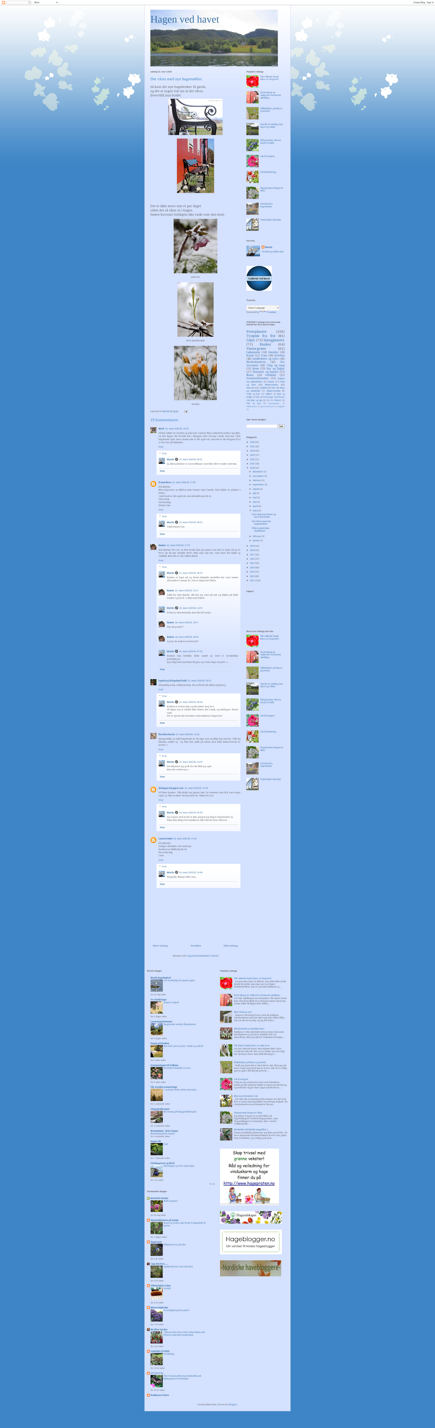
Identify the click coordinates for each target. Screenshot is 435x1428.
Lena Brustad (165, 838)
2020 (252, 468)
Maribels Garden (159, 1198)
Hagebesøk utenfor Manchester (180, 1024)
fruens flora (165, 482)
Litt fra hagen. (267, 156)
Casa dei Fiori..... (159, 1264)
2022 (252, 459)
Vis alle (212, 1184)
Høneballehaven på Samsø (164, 1220)
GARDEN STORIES (160, 1351)
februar (257, 536)
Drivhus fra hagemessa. (266, 205)
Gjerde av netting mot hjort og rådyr (271, 125)
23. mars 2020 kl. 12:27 (186, 590)
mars (255, 510)
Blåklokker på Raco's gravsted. (250, 1062)
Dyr (274, 388)
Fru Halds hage (159, 999)
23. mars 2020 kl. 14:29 (190, 762)
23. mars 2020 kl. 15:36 (196, 788)
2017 (252, 554)
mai (255, 502)
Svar (161, 447)
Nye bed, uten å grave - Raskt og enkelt (183, 1046)
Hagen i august (171, 1002)
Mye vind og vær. (243, 1012)
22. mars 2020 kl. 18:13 (199, 680)
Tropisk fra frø (260, 336)
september (259, 484)
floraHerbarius (167, 734)
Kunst (250, 355)
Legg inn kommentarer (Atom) (202, 955)
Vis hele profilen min (273, 251)
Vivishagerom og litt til (162, 1163)
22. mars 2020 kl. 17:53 (178, 545)
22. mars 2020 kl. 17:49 (183, 482)
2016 (252, 559)
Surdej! (167, 1288)
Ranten (162, 545)
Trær (264, 355)
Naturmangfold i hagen (163, 1133)
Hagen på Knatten (160, 1043)
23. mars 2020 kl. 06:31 (190, 459)
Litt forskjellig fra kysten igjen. (179, 980)
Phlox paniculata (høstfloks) (260, 529)
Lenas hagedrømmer (161, 1021)
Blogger (232, 1404)
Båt (257, 397)
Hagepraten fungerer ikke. (248, 1112)
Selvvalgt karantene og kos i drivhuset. (264, 515)
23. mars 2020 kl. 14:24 (187, 734)
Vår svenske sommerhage (164, 1087)
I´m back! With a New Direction (180, 1090)
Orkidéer (270, 375)
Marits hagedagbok (161, 977)
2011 (252, 580)
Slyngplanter (274, 340)
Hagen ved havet (184, 19)
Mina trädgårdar (159, 1307)
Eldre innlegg (231, 945)
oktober (257, 480)
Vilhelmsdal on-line (161, 1285)
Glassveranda (273, 391)
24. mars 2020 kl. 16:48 (190, 872)
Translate (271, 312)
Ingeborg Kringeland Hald (173, 680)
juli (255, 493)
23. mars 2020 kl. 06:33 (190, 522)
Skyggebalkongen (160, 1109)
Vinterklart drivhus (270, 220)
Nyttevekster (271, 384)
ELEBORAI (169, 1354)
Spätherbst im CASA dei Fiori (178, 1266)
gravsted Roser (267, 406)
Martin (170, 459)
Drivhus (279, 355)
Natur (250, 375)
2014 (252, 567)
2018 (252, 550)
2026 (252, 442)
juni (255, 497)
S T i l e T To (157, 1373)
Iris (268, 400)
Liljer (250, 340)
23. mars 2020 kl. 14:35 (190, 608)
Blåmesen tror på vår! (175, 1245)
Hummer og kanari (266, 371)
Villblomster (251, 406)
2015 (252, 563)
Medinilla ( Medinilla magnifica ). (251, 1129)
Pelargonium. (274, 403)
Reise (256, 368)
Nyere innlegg (160, 945)
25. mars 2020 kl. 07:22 (190, 651)
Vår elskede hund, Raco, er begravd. (269, 78)
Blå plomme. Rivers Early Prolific (270, 141)
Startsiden (196, 945)
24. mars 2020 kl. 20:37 (186, 622)
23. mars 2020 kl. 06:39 (190, 573)
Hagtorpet (156, 1242)
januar (256, 540)
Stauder (273, 352)
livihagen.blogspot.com (171, 788)
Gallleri (268, 394)
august (256, 489)
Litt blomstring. (268, 172)
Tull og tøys (253, 403)
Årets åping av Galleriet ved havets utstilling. (270, 95)
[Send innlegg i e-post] (185, 411)
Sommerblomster (257, 378)
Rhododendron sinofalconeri (249, 1028)
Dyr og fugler (275, 368)
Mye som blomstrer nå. (246, 1096)
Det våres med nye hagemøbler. (261, 522)
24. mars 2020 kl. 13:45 (185, 838)
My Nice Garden (159, 1329)
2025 (252, 446)
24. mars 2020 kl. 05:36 (190, 812)
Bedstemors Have (160, 1395)
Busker (265, 344)
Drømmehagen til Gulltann (164, 1065)
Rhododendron (256, 362)
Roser (271, 381)
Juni (166, 1144)
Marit (161, 428)
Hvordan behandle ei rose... (178, 1068)
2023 (252, 455)
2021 (252, 463)
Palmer (277, 400)
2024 (252, 450)
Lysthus (263, 388)
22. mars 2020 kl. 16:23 (177, 428)
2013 (252, 571)
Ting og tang (276, 365)
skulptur (281, 406)
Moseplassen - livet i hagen (164, 1131)
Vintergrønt (256, 349)
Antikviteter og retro (265, 358)
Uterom (250, 388)
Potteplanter (256, 332)
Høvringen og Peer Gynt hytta (179, 1166)
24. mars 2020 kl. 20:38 (186, 637)
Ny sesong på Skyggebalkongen (180, 1112)
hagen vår (156, 1141)
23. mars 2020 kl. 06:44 (190, 702)
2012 (252, 576)
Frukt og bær (253, 394)
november (258, 476)
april (255, 506)
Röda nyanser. (171, 1201)
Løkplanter (253, 352)
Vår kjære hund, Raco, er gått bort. (252, 1045)
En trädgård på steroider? (177, 1310)
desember (258, 471)
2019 (252, 546)
